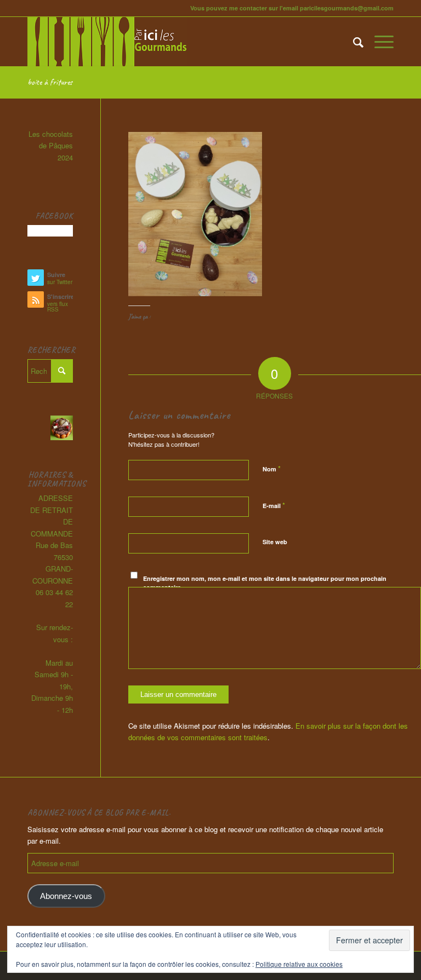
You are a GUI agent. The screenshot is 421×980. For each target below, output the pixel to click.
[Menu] (378, 41)
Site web (275, 542)
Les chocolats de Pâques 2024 (51, 146)
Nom (272, 468)
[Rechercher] (352, 41)
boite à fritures (49, 82)
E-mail (274, 505)
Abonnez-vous (66, 896)
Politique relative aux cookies (299, 964)
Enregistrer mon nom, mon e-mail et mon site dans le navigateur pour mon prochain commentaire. (264, 583)
